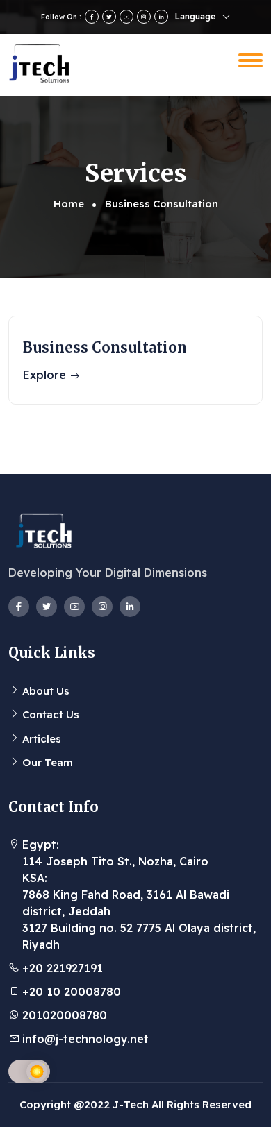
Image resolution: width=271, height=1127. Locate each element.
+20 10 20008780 (71, 992)
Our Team (47, 762)
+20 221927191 (62, 968)
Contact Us (50, 714)
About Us (45, 690)
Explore (46, 375)
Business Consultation (105, 347)
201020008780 (64, 1015)
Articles (41, 738)
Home (69, 203)
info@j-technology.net (85, 1039)
